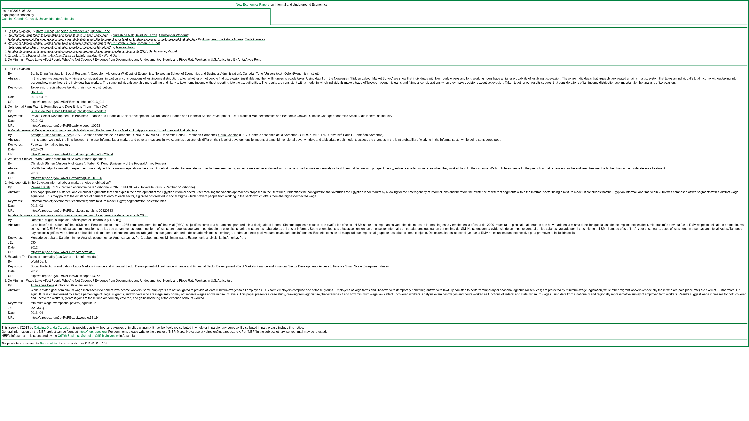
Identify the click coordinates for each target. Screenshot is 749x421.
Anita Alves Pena (249, 59)
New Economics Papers (252, 4)
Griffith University (107, 335)
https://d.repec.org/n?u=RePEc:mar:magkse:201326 (66, 178)
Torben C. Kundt (148, 43)
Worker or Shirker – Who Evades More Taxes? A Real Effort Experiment (57, 43)
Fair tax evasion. (19, 31)
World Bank (112, 55)
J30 (33, 242)
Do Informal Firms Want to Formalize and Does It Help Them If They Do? (58, 35)
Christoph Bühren (123, 43)
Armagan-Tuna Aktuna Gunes (222, 39)
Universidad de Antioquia (56, 18)
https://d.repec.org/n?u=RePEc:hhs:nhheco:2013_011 (68, 101)
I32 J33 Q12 (39, 308)
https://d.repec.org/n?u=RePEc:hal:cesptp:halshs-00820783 (72, 210)
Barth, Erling (44, 31)
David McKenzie (146, 35)
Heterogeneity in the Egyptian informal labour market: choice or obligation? (59, 47)
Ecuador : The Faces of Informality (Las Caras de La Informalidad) (53, 55)
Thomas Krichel (48, 343)
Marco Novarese (188, 331)
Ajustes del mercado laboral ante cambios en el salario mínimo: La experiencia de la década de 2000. (78, 51)
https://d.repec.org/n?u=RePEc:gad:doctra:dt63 (63, 252)
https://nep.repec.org (93, 331)
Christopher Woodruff (173, 35)
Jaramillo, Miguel (165, 51)
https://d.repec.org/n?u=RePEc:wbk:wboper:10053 (65, 125)
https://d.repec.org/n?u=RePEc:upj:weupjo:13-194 (65, 317)
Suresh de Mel (123, 35)
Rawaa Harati (125, 47)
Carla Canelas (255, 39)
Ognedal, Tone (100, 31)
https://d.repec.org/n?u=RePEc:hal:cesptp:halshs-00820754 (72, 154)
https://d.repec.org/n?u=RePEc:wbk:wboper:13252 (65, 276)
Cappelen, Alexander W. (71, 31)
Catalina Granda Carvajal (19, 18)
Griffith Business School (74, 335)
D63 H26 (37, 92)
